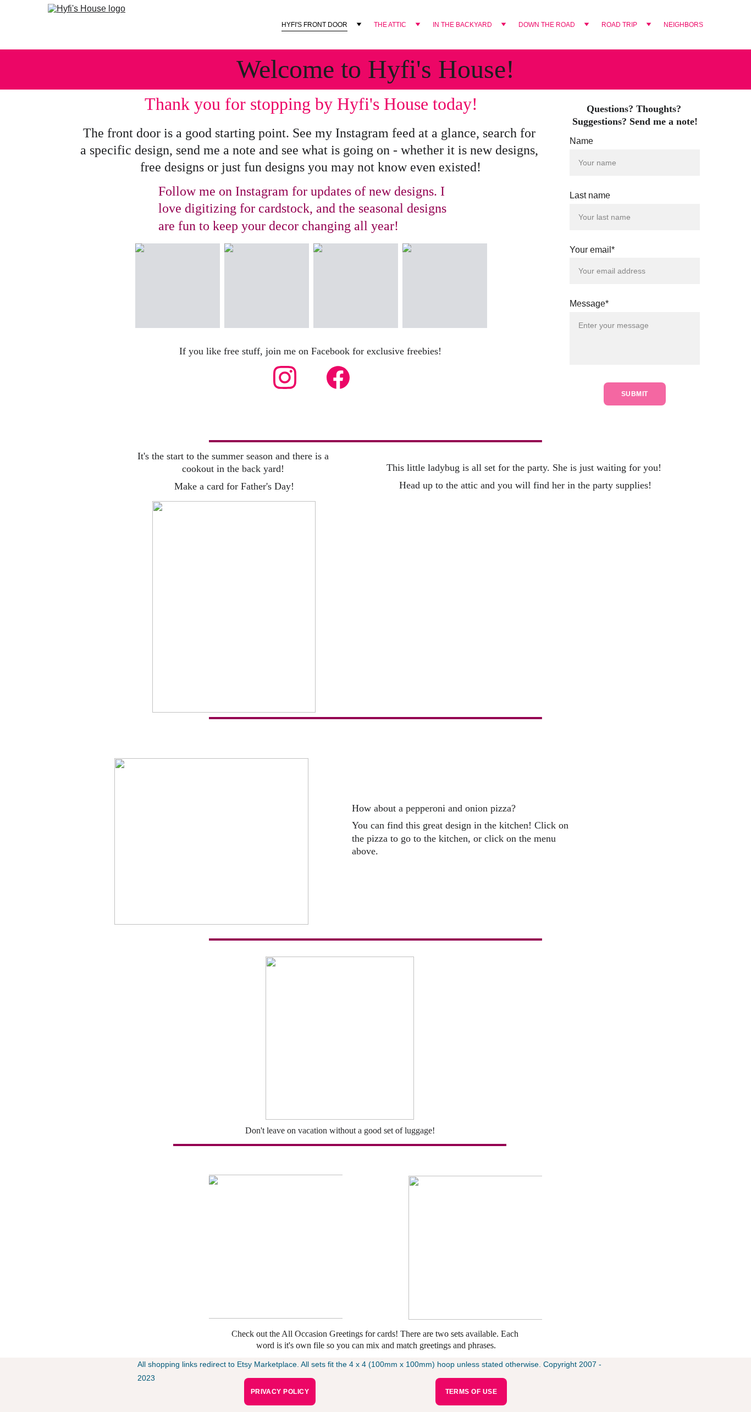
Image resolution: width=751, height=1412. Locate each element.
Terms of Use (471, 1392)
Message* (589, 303)
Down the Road (546, 25)
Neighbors (683, 25)
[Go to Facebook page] (338, 377)
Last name (590, 195)
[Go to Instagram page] (284, 377)
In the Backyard (462, 25)
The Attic (390, 25)
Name (581, 141)
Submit (634, 394)
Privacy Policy (280, 1392)
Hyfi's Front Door (314, 25)
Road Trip (619, 25)
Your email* (592, 249)
